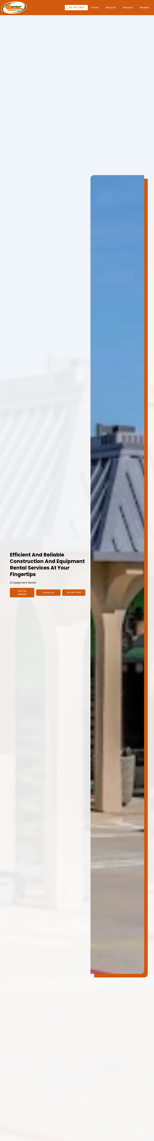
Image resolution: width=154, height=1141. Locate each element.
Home (94, 7)
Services (128, 7)
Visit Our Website (22, 593)
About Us (111, 7)
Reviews (144, 7)
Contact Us (48, 592)
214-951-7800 (76, 7)
